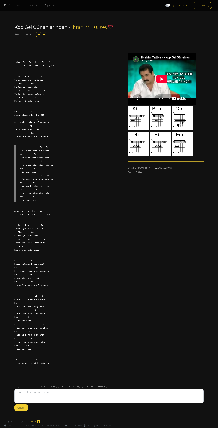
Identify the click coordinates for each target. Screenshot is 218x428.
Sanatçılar (35, 5)
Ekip (33, 421)
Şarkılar (50, 5)
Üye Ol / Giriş (202, 5)
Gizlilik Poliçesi (75, 425)
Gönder (21, 407)
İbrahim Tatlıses (89, 27)
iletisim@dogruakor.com (100, 425)
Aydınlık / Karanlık (181, 5)
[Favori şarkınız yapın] (110, 27)
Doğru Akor (12, 5)
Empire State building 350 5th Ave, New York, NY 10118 (35, 425)
